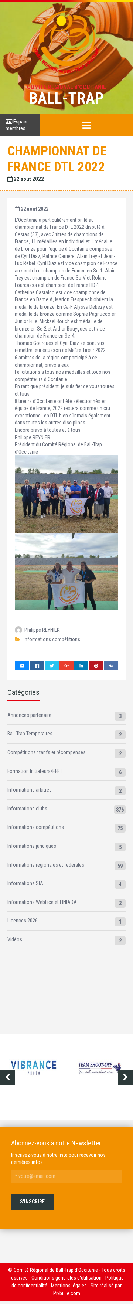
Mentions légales (69, 1285)
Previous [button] (7, 1077)
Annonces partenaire (29, 715)
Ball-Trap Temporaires (29, 733)
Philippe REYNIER (42, 630)
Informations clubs (27, 809)
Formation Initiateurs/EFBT (34, 771)
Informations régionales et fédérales (45, 865)
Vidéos (14, 939)
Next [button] (125, 1077)
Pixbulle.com (66, 1293)
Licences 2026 (22, 921)
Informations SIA (25, 883)
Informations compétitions (52, 639)
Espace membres (17, 125)
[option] (33, 1074)
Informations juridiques (31, 846)
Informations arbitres (29, 790)
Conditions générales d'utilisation (66, 1278)
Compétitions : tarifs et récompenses (46, 752)
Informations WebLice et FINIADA (42, 902)
